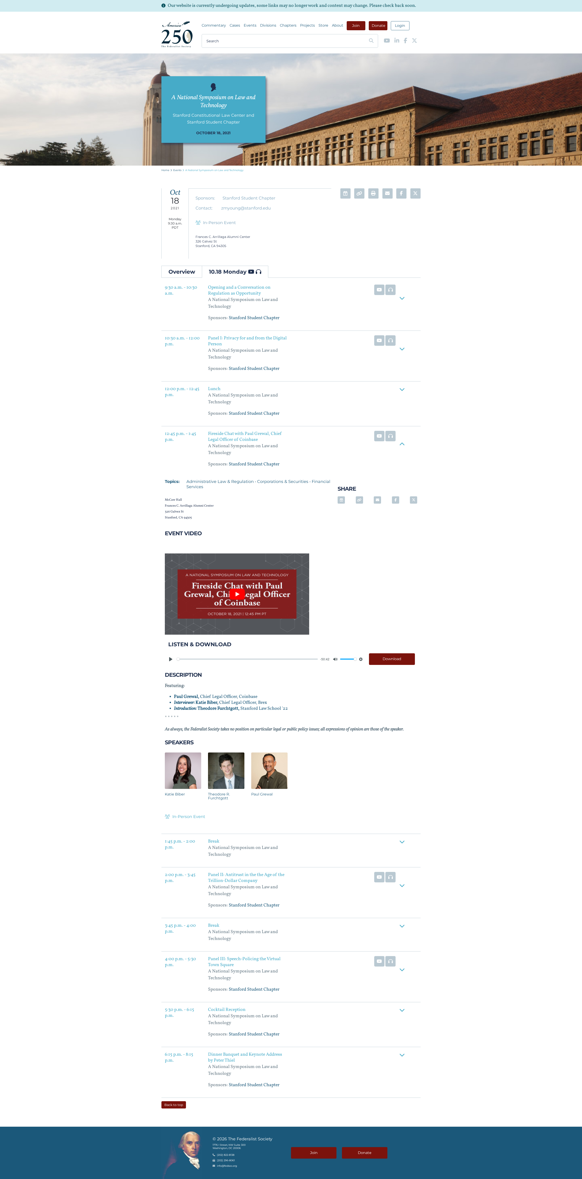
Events (250, 25)
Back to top (173, 1105)
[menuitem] (214, 25)
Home (165, 170)
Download (392, 659)
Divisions (268, 25)
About (337, 25)
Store (323, 25)
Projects (307, 25)
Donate (378, 25)
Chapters (288, 25)
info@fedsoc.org (227, 1165)
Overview (181, 271)
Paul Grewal (262, 794)
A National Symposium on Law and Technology (214, 170)
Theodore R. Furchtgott (219, 796)
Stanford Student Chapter (249, 198)
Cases (235, 25)
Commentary (214, 25)
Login (400, 25)
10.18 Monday (228, 271)
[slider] (247, 659)
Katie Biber (175, 794)
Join (356, 25)
